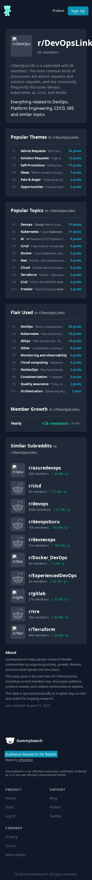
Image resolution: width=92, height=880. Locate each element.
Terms (10, 845)
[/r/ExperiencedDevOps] (18, 578)
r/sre (34, 611)
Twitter (56, 816)
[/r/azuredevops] (18, 470)
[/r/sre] (18, 614)
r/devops (38, 504)
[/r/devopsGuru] (18, 524)
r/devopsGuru (44, 521)
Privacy (11, 836)
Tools (9, 807)
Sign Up (78, 10)
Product (58, 10)
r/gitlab (37, 593)
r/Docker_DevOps (48, 557)
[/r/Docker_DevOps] (18, 560)
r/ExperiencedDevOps (53, 575)
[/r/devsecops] (18, 542)
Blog (53, 798)
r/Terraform (42, 629)
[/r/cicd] (18, 488)
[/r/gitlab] (18, 596)
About (10, 798)
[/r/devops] (18, 506)
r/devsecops (42, 539)
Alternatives (15, 854)
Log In (10, 816)
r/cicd (35, 486)
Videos (55, 807)
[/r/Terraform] (18, 632)
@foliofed (26, 760)
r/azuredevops (45, 468)
